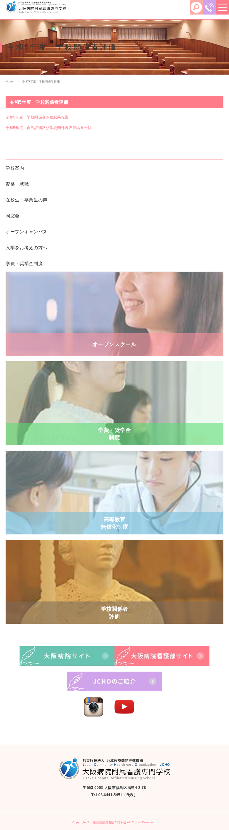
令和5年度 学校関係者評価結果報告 (37, 117)
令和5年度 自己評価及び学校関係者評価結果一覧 (49, 128)
